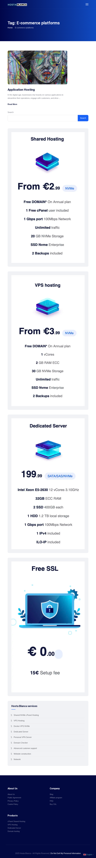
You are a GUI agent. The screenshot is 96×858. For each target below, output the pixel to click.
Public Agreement (14, 798)
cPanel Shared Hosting (16, 821)
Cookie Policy (13, 804)
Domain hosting (14, 831)
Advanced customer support (25, 748)
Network (17, 759)
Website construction (22, 754)
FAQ (51, 801)
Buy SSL (53, 804)
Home (10, 28)
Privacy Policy (13, 801)
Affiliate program (56, 798)
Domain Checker (21, 743)
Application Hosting (21, 89)
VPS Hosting (19, 721)
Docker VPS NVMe (22, 726)
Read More (12, 104)
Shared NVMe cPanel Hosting (26, 715)
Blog (51, 794)
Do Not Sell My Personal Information (66, 853)
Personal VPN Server (23, 737)
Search (11, 112)
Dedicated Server (21, 732)
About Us (11, 794)
